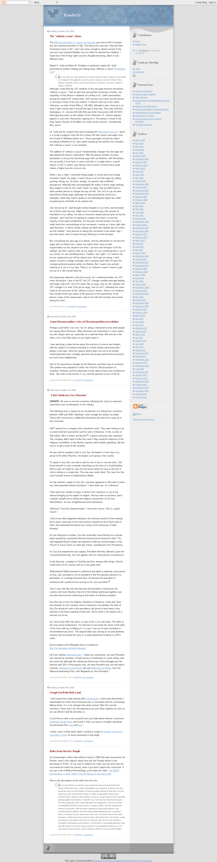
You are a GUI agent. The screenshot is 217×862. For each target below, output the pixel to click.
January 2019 (141, 394)
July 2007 (139, 250)
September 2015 (142, 366)
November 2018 (142, 388)
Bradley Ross (140, 44)
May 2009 (139, 297)
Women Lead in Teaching (145, 94)
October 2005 (141, 187)
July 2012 (139, 347)
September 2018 (142, 381)
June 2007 (139, 247)
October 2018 (141, 385)
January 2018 (141, 375)
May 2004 (139, 147)
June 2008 (139, 278)
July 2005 (139, 178)
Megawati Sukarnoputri (70, 668)
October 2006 (141, 225)
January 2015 (141, 363)
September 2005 (142, 184)
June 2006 (139, 212)
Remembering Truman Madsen (148, 113)
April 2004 (139, 143)
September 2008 (142, 287)
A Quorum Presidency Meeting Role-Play (152, 109)
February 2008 (141, 272)
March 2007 (140, 240)
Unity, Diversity (141, 97)
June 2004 (139, 150)
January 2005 (141, 162)
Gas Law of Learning (143, 91)
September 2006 (142, 222)
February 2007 (141, 237)
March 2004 (140, 140)
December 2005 (142, 193)
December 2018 (142, 391)
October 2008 (141, 291)
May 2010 (139, 319)
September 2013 (142, 360)
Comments (139, 72)
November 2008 (142, 294)
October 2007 (141, 259)
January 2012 (141, 341)
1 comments (88, 835)
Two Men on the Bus (143, 125)
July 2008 (139, 281)
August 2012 (140, 350)
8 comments (88, 380)
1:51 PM (77, 380)
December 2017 (142, 372)
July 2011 (139, 338)
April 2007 (139, 244)
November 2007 (142, 262)
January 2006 (141, 197)
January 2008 (141, 269)
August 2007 (140, 253)
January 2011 (140, 331)
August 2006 (140, 219)
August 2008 (140, 284)
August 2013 (140, 356)
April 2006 (139, 206)
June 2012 (139, 344)
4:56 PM (77, 741)
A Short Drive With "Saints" (146, 106)
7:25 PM (71, 306)
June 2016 (139, 369)
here (84, 374)
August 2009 (140, 300)
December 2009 (142, 306)
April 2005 (139, 172)
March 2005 (140, 168)
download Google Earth (61, 722)
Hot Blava (143, 51)
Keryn (137, 41)
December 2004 (142, 159)
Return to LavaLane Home (144, 419)
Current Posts (141, 397)
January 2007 (141, 234)
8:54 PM (77, 677)
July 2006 (139, 215)
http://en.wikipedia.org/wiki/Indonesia (68, 648)
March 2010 (140, 316)
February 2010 (141, 313)
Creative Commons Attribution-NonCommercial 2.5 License (123, 860)
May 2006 (139, 209)
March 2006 (140, 203)
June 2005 (139, 175)
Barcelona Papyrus (108, 132)
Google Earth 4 (93, 698)
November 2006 (142, 228)
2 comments (88, 741)
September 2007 (142, 256)
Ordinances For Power (144, 116)
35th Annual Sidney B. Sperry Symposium (75, 42)
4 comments (81, 306)
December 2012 (142, 353)
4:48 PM (77, 835)
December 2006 (142, 231)
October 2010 (141, 328)
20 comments (88, 677)
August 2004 (140, 156)
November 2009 (142, 303)
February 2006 (141, 200)
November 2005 (142, 190)
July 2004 (139, 153)
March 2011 (140, 334)
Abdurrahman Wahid (101, 668)
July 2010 (139, 325)
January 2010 (141, 309)
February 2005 (141, 165)
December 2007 (142, 266)
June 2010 (139, 322)
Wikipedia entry (74, 655)
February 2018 (141, 378)
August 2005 (140, 181)
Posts (137, 69)
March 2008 (140, 275)
